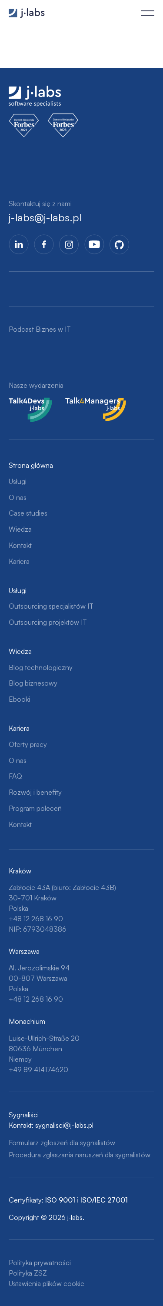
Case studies (28, 513)
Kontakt (20, 545)
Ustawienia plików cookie (46, 1283)
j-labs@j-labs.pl (45, 217)
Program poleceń (35, 808)
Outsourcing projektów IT (48, 622)
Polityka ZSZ (28, 1273)
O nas (18, 497)
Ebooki (19, 699)
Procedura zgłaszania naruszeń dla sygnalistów (79, 1154)
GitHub (120, 244)
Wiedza (20, 529)
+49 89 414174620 (38, 1069)
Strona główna (31, 465)
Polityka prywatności (40, 1262)
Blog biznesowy (33, 683)
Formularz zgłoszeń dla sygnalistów (62, 1142)
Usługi (18, 481)
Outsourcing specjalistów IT (51, 606)
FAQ (15, 776)
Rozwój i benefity (35, 792)
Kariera (19, 561)
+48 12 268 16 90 (36, 918)
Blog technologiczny (41, 667)
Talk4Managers (88, 402)
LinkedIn (19, 244)
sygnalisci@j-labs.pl (64, 1125)
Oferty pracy (28, 744)
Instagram (69, 244)
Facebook (44, 244)
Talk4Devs (24, 402)
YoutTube (94, 244)
